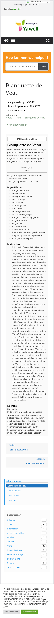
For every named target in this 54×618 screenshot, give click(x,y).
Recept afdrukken (28, 139)
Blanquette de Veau (17, 485)
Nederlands (37, 1)
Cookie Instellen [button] (11, 611)
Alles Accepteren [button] (29, 611)
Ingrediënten (15, 490)
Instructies (14, 495)
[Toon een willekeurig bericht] (47, 40)
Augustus (16, 9)
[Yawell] (6, 40)
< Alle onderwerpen (17, 124)
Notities (12, 500)
